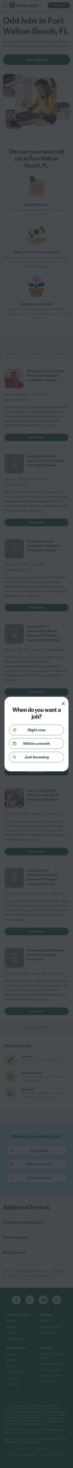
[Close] (63, 704)
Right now (36, 730)
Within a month (36, 743)
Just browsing (36, 757)
